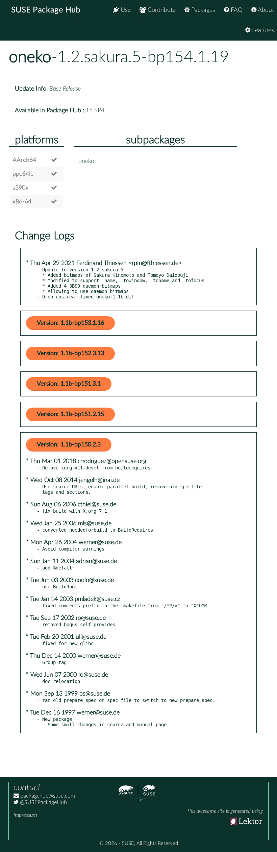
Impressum (25, 815)
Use (125, 10)
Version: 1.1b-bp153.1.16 (70, 323)
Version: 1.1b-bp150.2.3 (69, 445)
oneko (30, 57)
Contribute (161, 10)
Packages (202, 10)
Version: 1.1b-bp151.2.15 (70, 414)
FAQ (236, 10)
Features (262, 30)
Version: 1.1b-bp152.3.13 (70, 353)
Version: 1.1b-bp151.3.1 (69, 384)
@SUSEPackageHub (43, 802)
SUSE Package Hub (45, 10)
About (265, 10)
